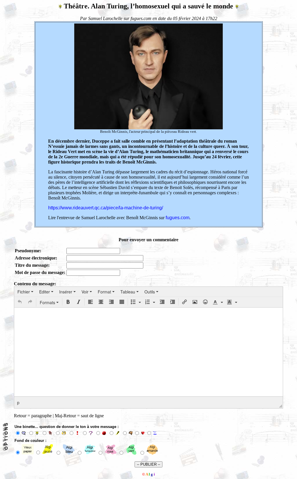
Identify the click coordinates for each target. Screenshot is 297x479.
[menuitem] (25, 291)
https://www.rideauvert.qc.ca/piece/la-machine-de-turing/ (105, 207)
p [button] (18, 402)
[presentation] (25, 292)
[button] (20, 302)
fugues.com (177, 217)
